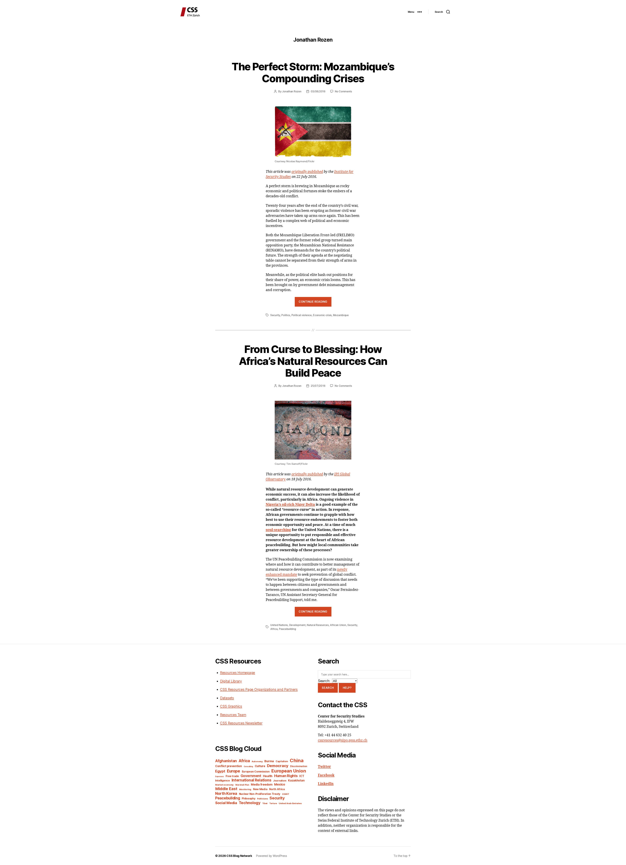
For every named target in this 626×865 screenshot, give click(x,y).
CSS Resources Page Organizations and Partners (259, 689)
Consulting (248, 766)
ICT (301, 776)
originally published (307, 172)
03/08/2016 (318, 91)
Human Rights (286, 776)
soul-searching (278, 530)
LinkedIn (326, 784)
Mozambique (341, 315)
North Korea (226, 793)
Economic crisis (322, 315)
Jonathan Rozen (291, 91)
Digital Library (231, 681)
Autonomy (257, 761)
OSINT (285, 794)
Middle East (226, 788)
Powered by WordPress (271, 855)
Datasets (227, 698)
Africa (273, 629)
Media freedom (262, 784)
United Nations (279, 625)
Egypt (220, 771)
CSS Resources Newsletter (241, 723)
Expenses (219, 776)
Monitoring (245, 789)
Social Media (226, 803)
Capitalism (282, 761)
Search (328, 687)
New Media (260, 789)
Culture (260, 766)
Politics (285, 315)
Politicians (262, 798)
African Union (338, 625)
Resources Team (233, 715)
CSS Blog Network (239, 855)
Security (275, 315)
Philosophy (248, 798)
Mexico (279, 784)
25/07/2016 (318, 385)
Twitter (324, 766)
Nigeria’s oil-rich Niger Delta (290, 504)
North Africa (277, 789)
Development (297, 625)
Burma (269, 761)
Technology (250, 802)
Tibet (265, 803)
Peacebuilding (287, 629)
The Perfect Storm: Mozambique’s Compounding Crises (313, 72)
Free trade (232, 776)
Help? (347, 687)
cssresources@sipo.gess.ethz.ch (342, 740)
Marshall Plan (242, 785)
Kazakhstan (296, 780)
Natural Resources (317, 625)
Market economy (224, 784)
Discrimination (298, 766)
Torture (273, 803)
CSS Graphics (231, 706)
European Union (288, 771)
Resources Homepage (237, 673)
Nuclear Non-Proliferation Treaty (259, 793)
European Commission (256, 771)
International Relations (251, 780)
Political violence (301, 315)
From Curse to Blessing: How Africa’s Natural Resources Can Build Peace (313, 361)
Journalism (279, 780)
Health (267, 776)
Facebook (326, 775)
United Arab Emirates (290, 803)
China (297, 760)
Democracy (278, 765)
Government (251, 776)
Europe (233, 771)
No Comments (343, 91)
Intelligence (222, 780)
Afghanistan (226, 761)
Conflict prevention (228, 766)
